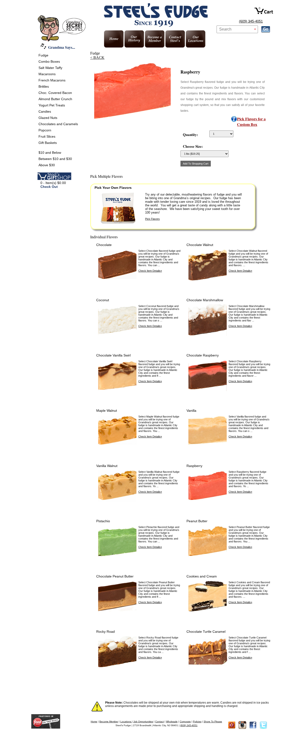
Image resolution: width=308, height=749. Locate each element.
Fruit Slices (46, 136)
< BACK (97, 57)
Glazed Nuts (47, 118)
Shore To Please (213, 721)
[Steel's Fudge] (45, 727)
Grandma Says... (61, 47)
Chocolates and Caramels (58, 124)
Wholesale (172, 721)
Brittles (43, 86)
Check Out (49, 187)
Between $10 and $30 (55, 159)
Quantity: (190, 134)
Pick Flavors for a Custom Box (251, 121)
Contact (159, 721)
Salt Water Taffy (50, 68)
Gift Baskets (47, 143)
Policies (197, 721)
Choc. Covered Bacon (55, 93)
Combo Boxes (49, 61)
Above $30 (46, 165)
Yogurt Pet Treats (51, 105)
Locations (126, 721)
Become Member (108, 721)
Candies (44, 111)
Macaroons (47, 74)
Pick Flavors (152, 218)
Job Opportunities (143, 721)
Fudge (43, 55)
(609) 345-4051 (251, 21)
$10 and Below (49, 152)
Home (94, 721)
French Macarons (51, 80)
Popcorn (44, 130)
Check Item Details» (150, 270)
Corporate (185, 721)
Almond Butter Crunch (55, 99)
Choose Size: (193, 146)
